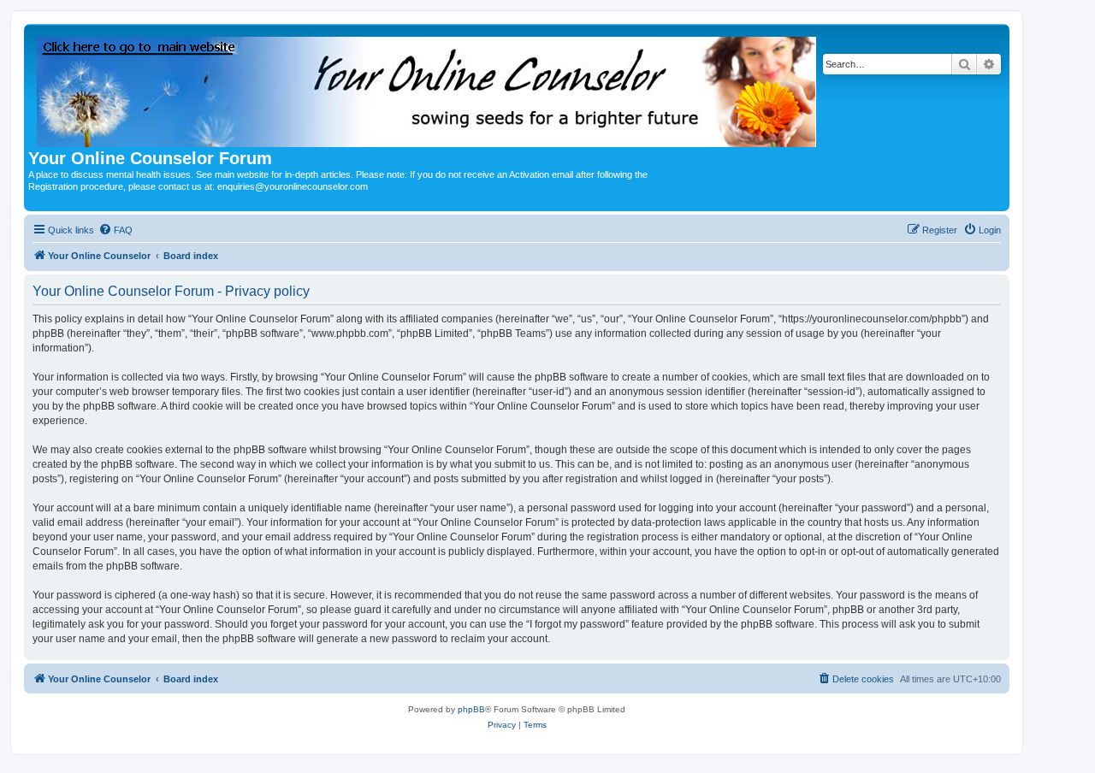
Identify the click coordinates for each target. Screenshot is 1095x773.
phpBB (471, 709)
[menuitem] (115, 230)
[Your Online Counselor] (427, 88)
